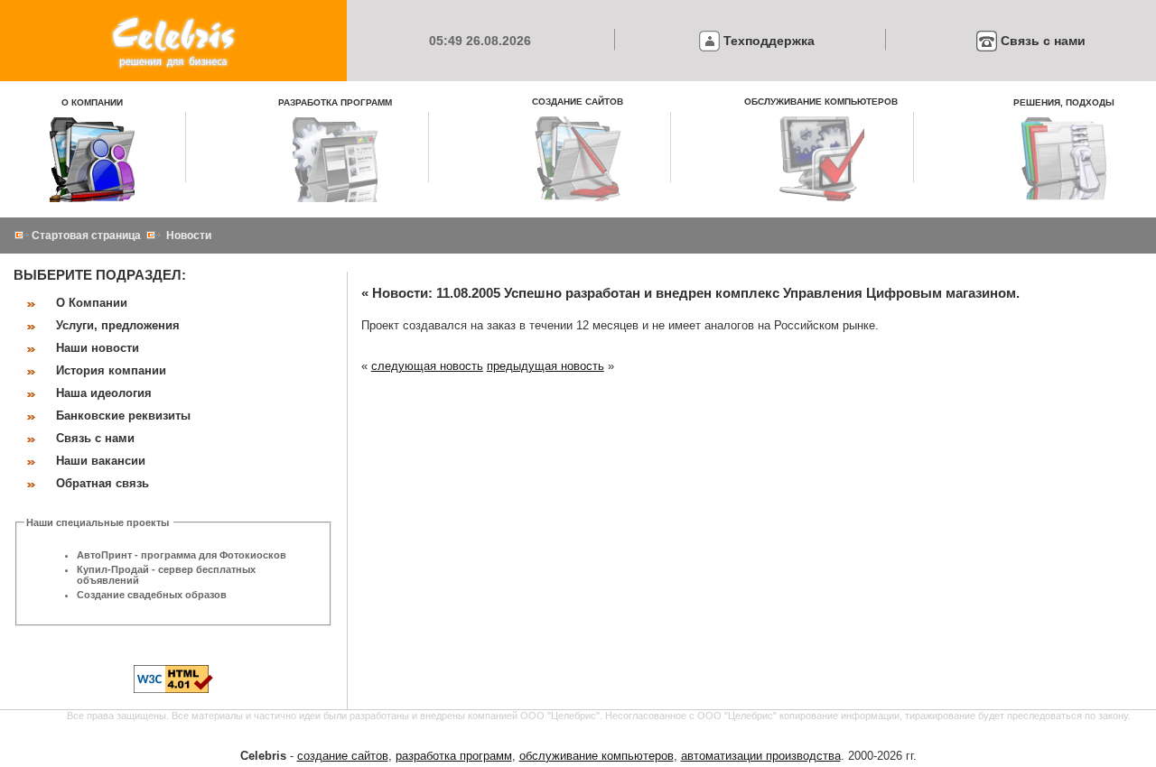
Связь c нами (1043, 40)
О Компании (91, 303)
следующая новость (427, 366)
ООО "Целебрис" (560, 715)
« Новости (394, 292)
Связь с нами (95, 438)
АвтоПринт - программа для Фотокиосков (181, 555)
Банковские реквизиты (123, 415)
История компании (111, 370)
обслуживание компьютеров (596, 755)
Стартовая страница (86, 235)
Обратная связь (102, 483)
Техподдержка (769, 40)
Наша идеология (104, 393)
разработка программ (454, 755)
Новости (188, 235)
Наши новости (97, 348)
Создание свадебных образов (152, 594)
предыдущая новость (545, 366)
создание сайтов (342, 755)
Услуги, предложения (118, 325)
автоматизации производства (761, 755)
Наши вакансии (100, 460)
